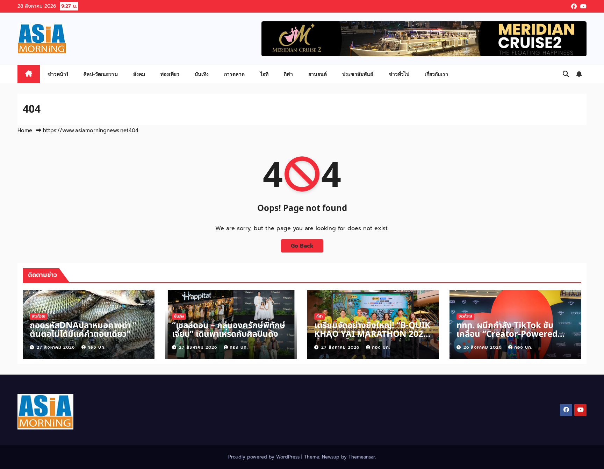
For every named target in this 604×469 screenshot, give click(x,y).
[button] (566, 74)
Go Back (302, 246)
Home (24, 130)
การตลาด (234, 74)
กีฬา (288, 74)
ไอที (264, 74)
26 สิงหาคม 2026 (483, 347)
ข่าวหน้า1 (58, 74)
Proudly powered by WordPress (264, 457)
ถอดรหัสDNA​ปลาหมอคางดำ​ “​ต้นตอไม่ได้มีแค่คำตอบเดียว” (83, 330)
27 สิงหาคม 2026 (57, 347)
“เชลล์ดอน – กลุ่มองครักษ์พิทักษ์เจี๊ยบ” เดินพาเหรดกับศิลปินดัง (228, 330)
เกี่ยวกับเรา (436, 74)
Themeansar (361, 457)
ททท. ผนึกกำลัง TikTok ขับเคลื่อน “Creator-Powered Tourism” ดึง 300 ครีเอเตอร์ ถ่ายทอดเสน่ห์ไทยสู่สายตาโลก (508, 338)
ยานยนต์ (317, 74)
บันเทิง (202, 74)
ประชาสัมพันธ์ (357, 74)
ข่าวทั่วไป (399, 74)
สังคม (139, 74)
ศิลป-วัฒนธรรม (101, 74)
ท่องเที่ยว (169, 74)
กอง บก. (96, 347)
